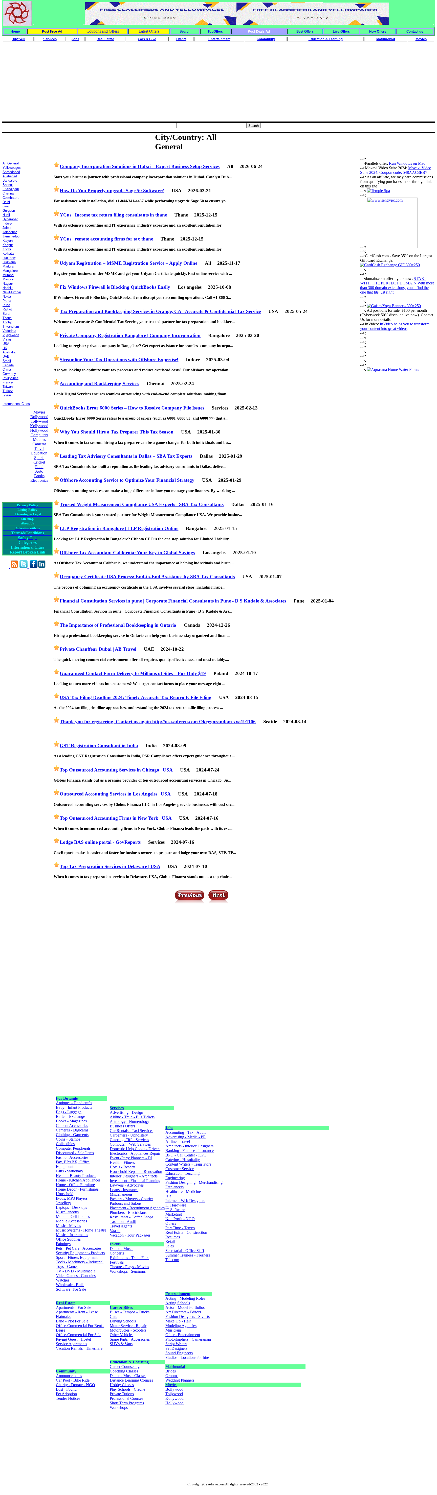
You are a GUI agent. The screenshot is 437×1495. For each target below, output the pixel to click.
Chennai (8, 193)
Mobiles (39, 439)
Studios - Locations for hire (187, 1357)
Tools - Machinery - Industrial (79, 1262)
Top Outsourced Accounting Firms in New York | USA (115, 818)
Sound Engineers (179, 1353)
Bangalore (10, 180)
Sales (169, 1246)
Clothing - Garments (72, 1134)
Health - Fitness (122, 1162)
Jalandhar (10, 232)
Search (185, 31)
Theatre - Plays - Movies (129, 1267)
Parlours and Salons (125, 1203)
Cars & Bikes (121, 1307)
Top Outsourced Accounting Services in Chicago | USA (116, 770)
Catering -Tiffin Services (129, 1140)
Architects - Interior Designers (189, 1146)
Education (39, 453)
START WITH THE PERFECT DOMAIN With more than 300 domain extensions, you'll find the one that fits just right (397, 285)
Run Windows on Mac (407, 163)
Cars (113, 1316)
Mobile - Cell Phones (73, 1216)
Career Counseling (125, 1366)
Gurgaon (9, 210)
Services (117, 1108)
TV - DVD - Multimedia (75, 1271)
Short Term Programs (127, 1403)
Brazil (7, 361)
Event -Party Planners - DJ (131, 1158)
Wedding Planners (179, 1380)
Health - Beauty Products (76, 1175)
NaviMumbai (12, 292)
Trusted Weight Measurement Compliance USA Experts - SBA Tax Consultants (142, 504)
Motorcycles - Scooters (128, 1330)
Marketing (173, 1214)
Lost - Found (66, 1389)
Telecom (172, 1260)
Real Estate (65, 1303)
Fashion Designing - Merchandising (194, 1182)
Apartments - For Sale (73, 1307)
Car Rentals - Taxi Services (131, 1130)
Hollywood (39, 430)
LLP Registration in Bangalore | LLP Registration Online (119, 528)
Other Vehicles (121, 1335)
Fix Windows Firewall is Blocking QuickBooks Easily (115, 287)
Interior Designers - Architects (134, 1176)
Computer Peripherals (73, 1148)
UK (5, 348)
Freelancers (174, 1187)
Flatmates (63, 1316)
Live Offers (341, 31)
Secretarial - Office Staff (184, 1250)
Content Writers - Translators (188, 1164)
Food (39, 467)
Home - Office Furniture (75, 1185)
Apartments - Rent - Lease (77, 1312)
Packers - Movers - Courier (131, 1199)
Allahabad (10, 176)
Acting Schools (177, 1303)
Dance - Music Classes (128, 1375)
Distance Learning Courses (131, 1380)
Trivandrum (11, 326)
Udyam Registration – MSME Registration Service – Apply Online (128, 263)
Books (39, 476)
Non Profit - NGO (180, 1219)
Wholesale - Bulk (70, 1285)
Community (66, 1371)
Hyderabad (10, 219)
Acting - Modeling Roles (185, 1298)
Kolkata (8, 253)
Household (64, 1194)
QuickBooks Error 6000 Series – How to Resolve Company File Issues (132, 408)
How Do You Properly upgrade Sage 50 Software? (112, 190)
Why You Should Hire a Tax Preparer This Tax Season (116, 432)
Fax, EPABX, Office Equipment (73, 1164)
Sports (39, 457)
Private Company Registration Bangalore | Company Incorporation (130, 335)
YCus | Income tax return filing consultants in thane (113, 215)
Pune (6, 305)
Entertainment (177, 1294)
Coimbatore (11, 198)
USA (6, 344)
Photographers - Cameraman (188, 1339)
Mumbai (8, 275)
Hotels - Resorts (122, 1167)
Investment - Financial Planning (135, 1180)
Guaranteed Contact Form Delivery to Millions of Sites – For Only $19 (133, 673)
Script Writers (176, 1344)
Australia (9, 352)
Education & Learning (129, 1362)
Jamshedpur (11, 236)
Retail (170, 1241)
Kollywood (39, 426)
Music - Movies (68, 1225)
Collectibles (65, 1144)
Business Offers (122, 1126)
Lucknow (9, 258)
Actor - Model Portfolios (185, 1307)
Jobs (169, 1128)
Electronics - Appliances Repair (135, 1153)
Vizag (7, 339)
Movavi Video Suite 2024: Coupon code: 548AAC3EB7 (395, 170)
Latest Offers (149, 31)
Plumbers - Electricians (128, 1212)
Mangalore (10, 271)
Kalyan (8, 241)
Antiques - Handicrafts (74, 1103)
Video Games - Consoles (76, 1275)
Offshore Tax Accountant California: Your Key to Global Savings (127, 552)
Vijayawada (11, 335)
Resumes (172, 1237)
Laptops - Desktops (71, 1207)
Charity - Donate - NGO (75, 1385)
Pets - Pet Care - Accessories (78, 1248)
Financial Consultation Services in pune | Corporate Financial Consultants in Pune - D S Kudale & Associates (173, 601)
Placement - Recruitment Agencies (137, 1208)
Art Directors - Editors (183, 1312)
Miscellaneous (67, 1212)
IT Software (175, 1210)
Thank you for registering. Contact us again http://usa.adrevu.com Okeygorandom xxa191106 (158, 721)
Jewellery (63, 1203)
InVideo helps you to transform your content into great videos (394, 326)
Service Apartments (71, 1344)
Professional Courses (126, 1398)
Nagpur (8, 283)
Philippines (10, 378)
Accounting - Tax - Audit (185, 1132)
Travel (39, 448)
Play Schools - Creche (127, 1389)
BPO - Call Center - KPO (186, 1155)
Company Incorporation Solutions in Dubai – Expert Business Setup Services (140, 166)
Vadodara (9, 331)
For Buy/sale (67, 1098)
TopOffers (215, 31)
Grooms (171, 1375)
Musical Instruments (72, 1235)
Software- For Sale (71, 1289)
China (7, 369)
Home (15, 31)
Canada (8, 365)
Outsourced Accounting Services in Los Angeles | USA (115, 794)
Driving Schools (123, 1321)
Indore (7, 223)
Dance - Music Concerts (121, 1250)
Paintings (63, 1244)
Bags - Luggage (68, 1112)
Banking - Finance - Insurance (189, 1150)
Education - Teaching (182, 1173)
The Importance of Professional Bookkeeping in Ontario (118, 625)
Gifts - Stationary (69, 1171)
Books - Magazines (71, 1121)
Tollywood (39, 421)
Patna (7, 301)
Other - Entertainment (182, 1335)
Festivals (117, 1262)
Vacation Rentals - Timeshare (79, 1348)
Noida (7, 296)
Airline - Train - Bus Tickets (132, 1117)
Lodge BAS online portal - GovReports (100, 842)
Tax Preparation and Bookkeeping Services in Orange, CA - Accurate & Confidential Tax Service (160, 311)
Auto (39, 471)
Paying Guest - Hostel (73, 1339)
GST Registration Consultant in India (99, 745)
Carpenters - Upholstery (129, 1135)
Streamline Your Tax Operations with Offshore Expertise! (119, 359)
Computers (39, 435)
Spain (7, 395)
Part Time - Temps (180, 1228)
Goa (6, 206)
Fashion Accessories (72, 1157)
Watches (62, 1280)
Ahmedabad (11, 172)
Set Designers (176, 1348)
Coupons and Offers (102, 31)
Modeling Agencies (180, 1325)
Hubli (6, 215)
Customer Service (179, 1169)
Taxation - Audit (123, 1221)
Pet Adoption (66, 1394)
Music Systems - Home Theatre (81, 1230)
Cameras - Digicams (72, 1130)
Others (170, 1223)
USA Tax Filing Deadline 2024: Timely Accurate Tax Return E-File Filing (135, 697)
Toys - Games (67, 1266)
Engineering (175, 1178)
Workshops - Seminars (128, 1271)
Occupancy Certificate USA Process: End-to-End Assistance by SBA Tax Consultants (147, 576)
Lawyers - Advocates (127, 1185)
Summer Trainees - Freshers (187, 1255)
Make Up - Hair (178, 1321)
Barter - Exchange (70, 1116)
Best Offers (305, 31)
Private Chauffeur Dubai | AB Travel (98, 649)
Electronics (39, 480)
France (8, 382)
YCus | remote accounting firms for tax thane (106, 239)
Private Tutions (122, 1394)
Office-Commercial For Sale (78, 1335)
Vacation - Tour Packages (130, 1235)
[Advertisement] (218, 86)
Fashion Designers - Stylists (187, 1316)
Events (115, 1244)
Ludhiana (9, 262)
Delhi (6, 202)
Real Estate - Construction (186, 1232)
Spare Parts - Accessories (130, 1339)
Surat (6, 314)
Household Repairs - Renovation (136, 1171)
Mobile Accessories (71, 1221)
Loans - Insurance (124, 1190)
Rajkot (7, 309)
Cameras (39, 444)
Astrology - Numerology (129, 1121)
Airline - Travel (177, 1141)
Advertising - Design (126, 1112)
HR (168, 1196)
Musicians (173, 1330)
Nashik (8, 288)
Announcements (69, 1375)
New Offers (377, 31)
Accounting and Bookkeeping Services (99, 383)
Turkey (8, 391)
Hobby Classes (122, 1385)
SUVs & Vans (121, 1344)
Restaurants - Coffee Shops (131, 1217)
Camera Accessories (72, 1125)
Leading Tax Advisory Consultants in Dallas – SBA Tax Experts (126, 456)
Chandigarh (11, 189)
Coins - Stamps (68, 1139)
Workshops (119, 1407)
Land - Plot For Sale (72, 1321)
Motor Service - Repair (128, 1325)
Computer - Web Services (130, 1144)
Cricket (39, 462)
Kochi (7, 249)
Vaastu (115, 1230)
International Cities (16, 404)
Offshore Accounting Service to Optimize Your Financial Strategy (127, 480)
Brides (170, 1371)
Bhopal (8, 185)
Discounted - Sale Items (75, 1153)
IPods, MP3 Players (72, 1198)
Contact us (414, 31)
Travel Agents (121, 1226)
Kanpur (8, 245)
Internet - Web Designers (185, 1200)
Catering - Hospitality (182, 1160)
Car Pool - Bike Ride (73, 1380)
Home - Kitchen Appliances (78, 1180)
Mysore (8, 279)
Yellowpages (12, 168)
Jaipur (7, 228)
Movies (39, 412)
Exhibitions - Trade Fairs (129, 1258)
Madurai (8, 266)
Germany (9, 374)
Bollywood (39, 417)
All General (11, 163)
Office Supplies (68, 1239)
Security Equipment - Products (80, 1253)
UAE (6, 356)
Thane (7, 318)
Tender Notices (68, 1398)
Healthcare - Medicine (183, 1191)
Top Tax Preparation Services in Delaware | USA (110, 866)
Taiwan (8, 387)
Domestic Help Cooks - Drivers (135, 1149)
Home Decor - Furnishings (77, 1189)
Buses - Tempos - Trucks (129, 1312)
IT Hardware (175, 1205)
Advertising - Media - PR (185, 1137)
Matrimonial (175, 1366)
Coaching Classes (124, 1371)
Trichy (7, 322)
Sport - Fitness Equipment (76, 1257)
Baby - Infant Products (74, 1107)
